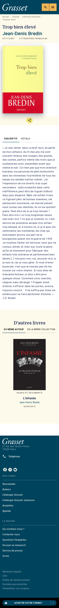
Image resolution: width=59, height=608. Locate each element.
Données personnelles (14, 584)
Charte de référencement (16, 580)
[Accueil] (15, 7)
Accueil (5, 17)
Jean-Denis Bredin (22, 33)
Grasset (15, 17)
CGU (4, 575)
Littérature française (31, 17)
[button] (33, 38)
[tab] (10, 138)
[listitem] (5, 469)
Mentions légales (11, 571)
